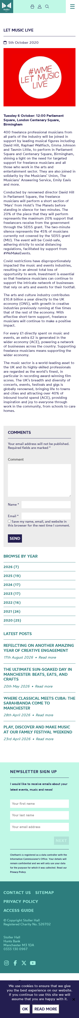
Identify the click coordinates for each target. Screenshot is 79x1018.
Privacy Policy (18, 872)
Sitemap (44, 892)
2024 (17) (12, 584)
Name (13, 504)
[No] (73, 999)
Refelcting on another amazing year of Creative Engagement (39, 648)
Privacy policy (21, 901)
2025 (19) (12, 576)
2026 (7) (11, 567)
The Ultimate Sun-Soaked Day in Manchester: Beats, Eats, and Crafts (38, 674)
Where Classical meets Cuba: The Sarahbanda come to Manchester (39, 703)
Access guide (19, 910)
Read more (47, 657)
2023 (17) (12, 593)
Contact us (17, 892)
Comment (16, 459)
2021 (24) (12, 611)
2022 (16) (12, 602)
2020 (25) (12, 620)
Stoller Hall (6, 6)
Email (13, 516)
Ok (25, 1008)
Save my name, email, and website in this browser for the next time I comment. (39, 523)
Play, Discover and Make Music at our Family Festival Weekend (38, 730)
